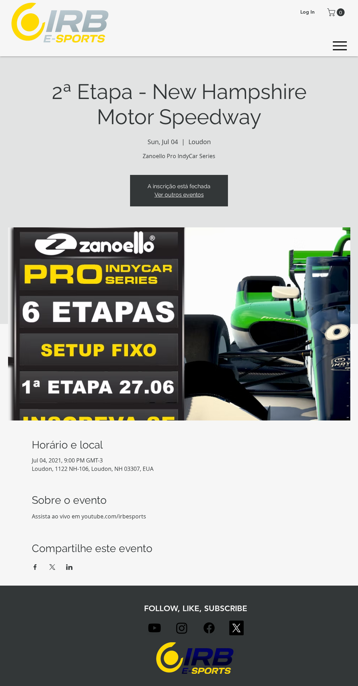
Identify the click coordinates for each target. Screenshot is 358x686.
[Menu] (339, 45)
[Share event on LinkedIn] (69, 567)
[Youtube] (154, 628)
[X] (236, 628)
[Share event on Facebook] (35, 567)
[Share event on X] (52, 567)
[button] (336, 12)
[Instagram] (181, 628)
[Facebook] (209, 628)
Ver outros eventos (179, 194)
